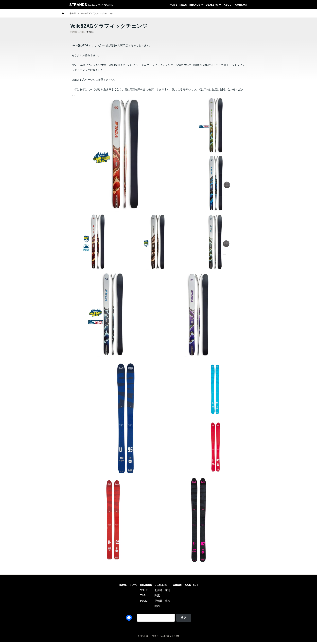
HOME (173, 4)
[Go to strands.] (62, 13)
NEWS (183, 4)
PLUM (143, 601)
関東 (157, 595)
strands (78, 4)
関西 (157, 606)
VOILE (144, 590)
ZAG (142, 595)
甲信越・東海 (162, 601)
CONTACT (241, 4)
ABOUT (228, 4)
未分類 (90, 32)
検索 (184, 617)
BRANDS (194, 4)
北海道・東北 (162, 590)
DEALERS (212, 4)
